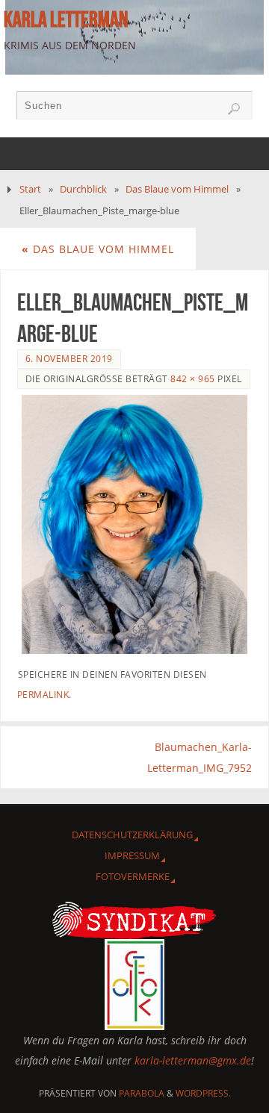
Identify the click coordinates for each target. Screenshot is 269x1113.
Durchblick (83, 189)
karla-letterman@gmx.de (192, 1060)
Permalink (43, 694)
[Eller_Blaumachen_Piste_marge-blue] (135, 524)
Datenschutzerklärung (132, 834)
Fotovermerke (133, 876)
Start (30, 189)
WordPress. (203, 1093)
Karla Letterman (66, 19)
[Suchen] (233, 109)
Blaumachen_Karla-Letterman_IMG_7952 (199, 757)
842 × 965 (192, 378)
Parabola (141, 1093)
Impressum (132, 855)
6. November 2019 (69, 358)
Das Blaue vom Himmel (177, 189)
